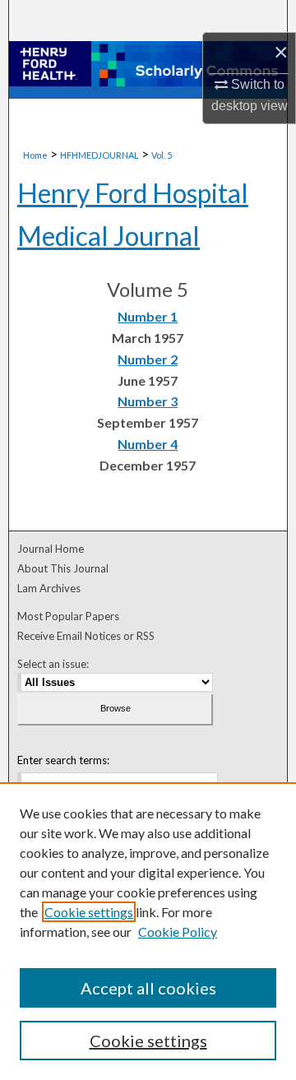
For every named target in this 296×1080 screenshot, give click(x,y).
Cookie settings (88, 912)
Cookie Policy (177, 931)
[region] (148, 931)
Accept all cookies (148, 988)
